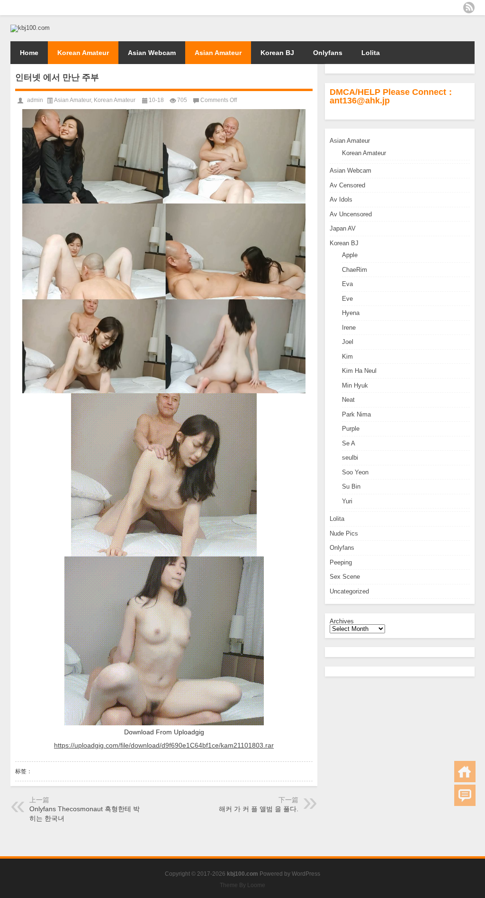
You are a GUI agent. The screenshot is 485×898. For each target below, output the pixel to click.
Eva (347, 283)
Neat (348, 399)
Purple (350, 428)
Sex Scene (345, 576)
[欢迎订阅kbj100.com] (469, 7)
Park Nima (356, 414)
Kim (347, 356)
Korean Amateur (83, 52)
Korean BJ (277, 52)
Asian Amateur (218, 52)
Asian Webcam (152, 52)
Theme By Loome (242, 885)
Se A (348, 443)
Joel (347, 341)
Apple (350, 255)
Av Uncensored (351, 214)
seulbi (350, 457)
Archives (342, 621)
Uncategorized (349, 591)
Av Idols (341, 199)
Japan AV (343, 228)
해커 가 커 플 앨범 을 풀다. (258, 809)
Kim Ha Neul (359, 370)
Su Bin (351, 486)
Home (29, 52)
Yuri (347, 501)
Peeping (341, 562)
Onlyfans (327, 52)
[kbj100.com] (30, 27)
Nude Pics (344, 533)
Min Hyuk (355, 385)
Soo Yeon (355, 472)
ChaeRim (354, 269)
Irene (349, 327)
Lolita (370, 52)
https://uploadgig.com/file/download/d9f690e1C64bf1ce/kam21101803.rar (164, 745)
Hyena (350, 312)
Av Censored (347, 185)
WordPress (306, 873)
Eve (347, 298)
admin (35, 100)
